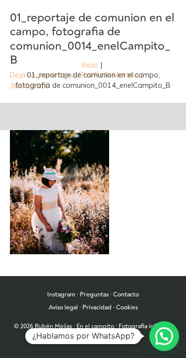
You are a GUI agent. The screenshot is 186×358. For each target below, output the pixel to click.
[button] (164, 336)
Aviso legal (63, 307)
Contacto (126, 294)
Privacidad (97, 307)
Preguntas (94, 294)
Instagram (61, 294)
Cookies (127, 307)
